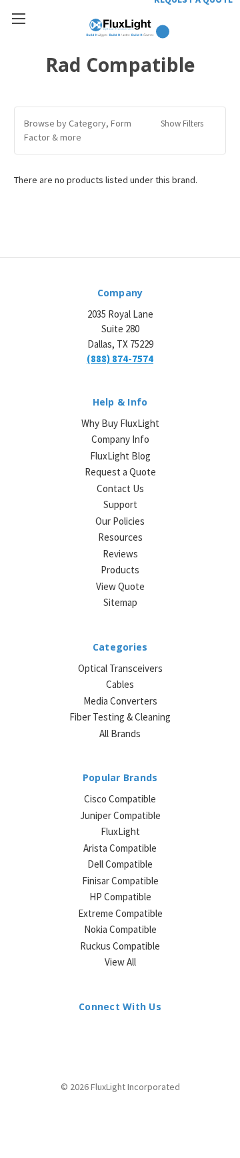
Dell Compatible (120, 864)
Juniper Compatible (120, 815)
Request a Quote (120, 471)
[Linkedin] (85, 1036)
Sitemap (120, 602)
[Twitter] (132, 1036)
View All (120, 962)
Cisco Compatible (120, 798)
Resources (120, 537)
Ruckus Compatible (120, 946)
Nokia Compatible (120, 929)
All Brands (120, 733)
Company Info (120, 439)
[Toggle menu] (18, 18)
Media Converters (120, 701)
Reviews (120, 553)
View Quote (120, 586)
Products (120, 569)
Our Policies (120, 521)
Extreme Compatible (120, 913)
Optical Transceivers (120, 668)
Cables (120, 684)
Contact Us (120, 488)
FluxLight (120, 831)
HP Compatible (120, 896)
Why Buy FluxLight (120, 423)
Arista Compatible (120, 848)
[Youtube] (155, 1036)
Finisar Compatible (120, 880)
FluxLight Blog (120, 455)
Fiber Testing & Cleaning (120, 717)
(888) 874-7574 (120, 358)
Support (120, 504)
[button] (120, 130)
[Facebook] (108, 1036)
